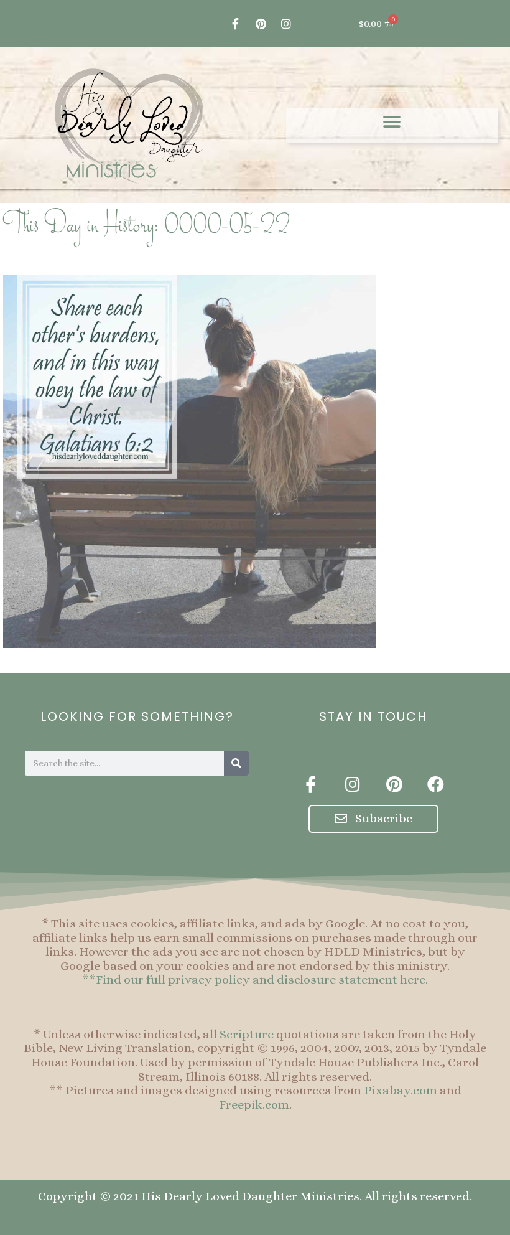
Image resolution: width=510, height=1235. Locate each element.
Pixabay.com (400, 1090)
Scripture (247, 1034)
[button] (392, 122)
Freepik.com (254, 1104)
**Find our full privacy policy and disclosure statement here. (255, 979)
